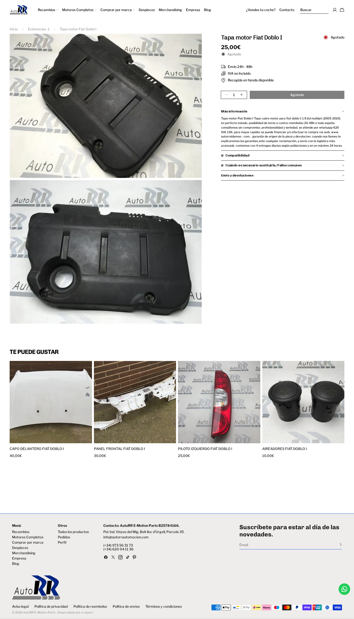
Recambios (20, 532)
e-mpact (87, 612)
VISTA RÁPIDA (31, 440)
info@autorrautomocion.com (126, 537)
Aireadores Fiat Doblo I (284, 449)
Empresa (19, 558)
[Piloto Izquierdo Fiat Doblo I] (219, 402)
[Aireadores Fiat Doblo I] (303, 402)
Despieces (20, 548)
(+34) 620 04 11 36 (118, 549)
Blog (15, 564)
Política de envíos (126, 606)
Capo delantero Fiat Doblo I (37, 449)
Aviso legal (20, 606)
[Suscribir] (340, 544)
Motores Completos (27, 537)
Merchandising (23, 553)
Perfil (62, 542)
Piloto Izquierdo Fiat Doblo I (205, 449)
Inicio (14, 29)
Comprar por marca (27, 542)
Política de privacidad (51, 606)
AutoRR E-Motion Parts (39, 612)
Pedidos (64, 537)
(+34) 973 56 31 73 (118, 545)
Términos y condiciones (163, 606)
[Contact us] (344, 589)
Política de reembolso (90, 606)
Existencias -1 (39, 29)
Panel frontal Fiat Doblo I (119, 449)
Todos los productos (73, 532)
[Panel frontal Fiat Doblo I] (135, 402)
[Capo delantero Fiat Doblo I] (51, 402)
